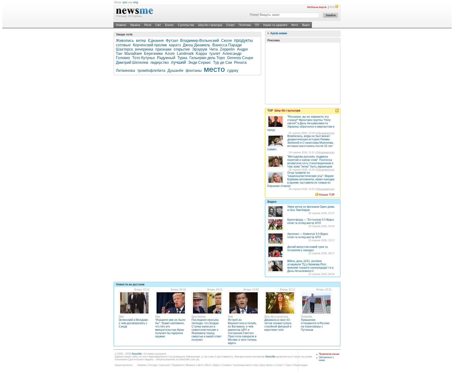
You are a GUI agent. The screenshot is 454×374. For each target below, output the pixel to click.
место (214, 69)
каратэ (175, 45)
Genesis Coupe (240, 58)
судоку (232, 71)
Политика (306, 316)
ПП (257, 25)
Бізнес (169, 25)
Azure (170, 54)
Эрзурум (199, 49)
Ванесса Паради (227, 45)
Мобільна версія (317, 7)
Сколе (226, 41)
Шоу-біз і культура (210, 25)
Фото (294, 25)
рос (125, 2)
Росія (147, 25)
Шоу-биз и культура (276, 316)
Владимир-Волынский (199, 41)
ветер (141, 41)
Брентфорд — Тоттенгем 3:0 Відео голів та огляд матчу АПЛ (310, 221)
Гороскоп (164, 365)
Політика (245, 25)
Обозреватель (325, 133)
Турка (182, 58)
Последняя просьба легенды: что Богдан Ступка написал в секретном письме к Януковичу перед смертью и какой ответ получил (207, 329)
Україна (135, 25)
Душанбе (175, 71)
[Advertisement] (302, 73)
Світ (158, 25)
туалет (214, 54)
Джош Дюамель (196, 45)
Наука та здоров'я (275, 25)
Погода (152, 365)
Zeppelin (227, 49)
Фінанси (190, 365)
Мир (121, 316)
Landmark (185, 54)
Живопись (125, 41)
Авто (200, 365)
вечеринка (144, 49)
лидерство (159, 62)
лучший (178, 62)
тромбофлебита (151, 71)
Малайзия (133, 54)
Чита (213, 49)
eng (135, 2)
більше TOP (327, 194)
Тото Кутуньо (143, 58)
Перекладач (300, 365)
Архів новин (278, 33)
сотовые (123, 45)
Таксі (288, 365)
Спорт (230, 25)
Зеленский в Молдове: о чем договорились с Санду (133, 323)
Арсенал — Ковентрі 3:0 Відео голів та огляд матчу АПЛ (307, 235)
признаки (163, 49)
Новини (121, 25)
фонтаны (194, 71)
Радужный (166, 58)
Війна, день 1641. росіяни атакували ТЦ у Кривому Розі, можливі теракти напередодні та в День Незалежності (310, 266)
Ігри (255, 365)
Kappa (201, 54)
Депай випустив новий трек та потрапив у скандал (307, 248)
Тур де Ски (222, 62)
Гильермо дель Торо (207, 58)
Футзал (172, 41)
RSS (332, 7)
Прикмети (178, 365)
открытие (182, 49)
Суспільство (186, 25)
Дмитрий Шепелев (132, 62)
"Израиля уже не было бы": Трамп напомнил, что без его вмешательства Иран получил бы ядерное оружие (170, 328)
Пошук (254, 14)
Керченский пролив (150, 45)
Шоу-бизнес (199, 316)
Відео (306, 25)
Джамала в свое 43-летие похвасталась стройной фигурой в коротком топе (278, 324)
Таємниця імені (242, 365)
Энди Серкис (199, 62)
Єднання (156, 41)
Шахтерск (124, 49)
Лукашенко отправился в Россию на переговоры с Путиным (315, 324)
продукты (243, 40)
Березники (153, 54)
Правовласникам (329, 354)
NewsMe (137, 353)
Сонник (226, 365)
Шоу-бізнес (266, 365)
